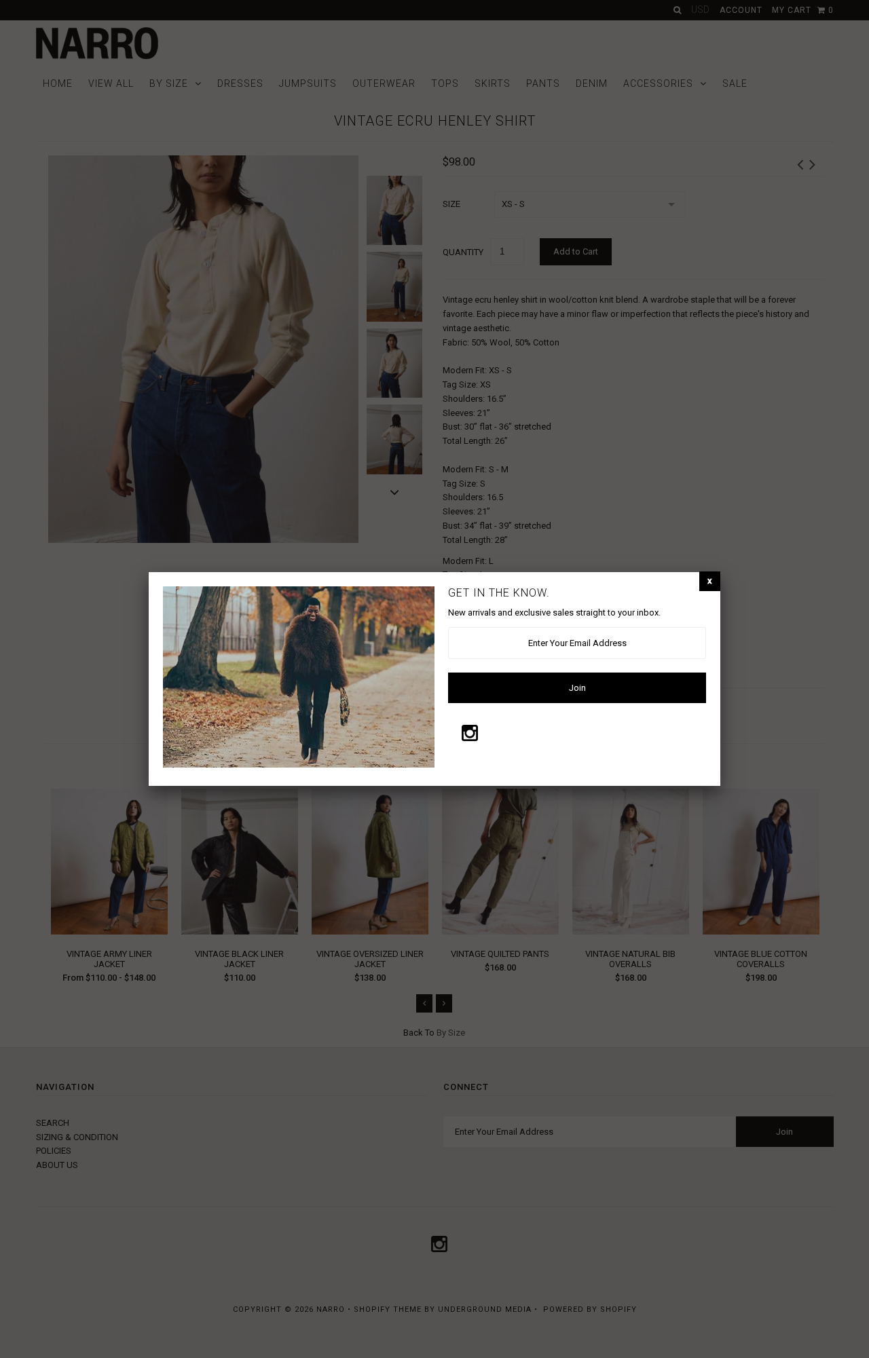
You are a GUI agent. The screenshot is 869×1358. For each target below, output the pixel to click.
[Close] (709, 581)
